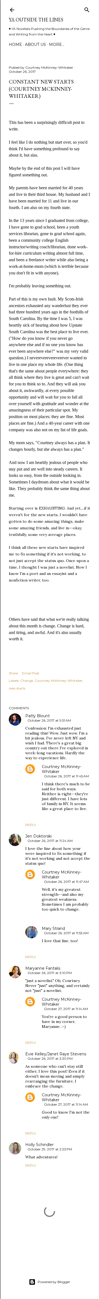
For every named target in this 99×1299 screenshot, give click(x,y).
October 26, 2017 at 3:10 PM (50, 973)
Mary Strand (53, 928)
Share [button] (13, 673)
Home (15, 44)
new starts (17, 688)
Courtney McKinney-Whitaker (58, 680)
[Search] (87, 8)
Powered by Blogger (54, 1282)
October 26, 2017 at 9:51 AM (49, 720)
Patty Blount (37, 715)
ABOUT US (35, 44)
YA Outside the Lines (36, 19)
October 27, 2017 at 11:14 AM (66, 1009)
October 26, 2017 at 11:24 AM (50, 841)
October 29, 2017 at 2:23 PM (50, 1149)
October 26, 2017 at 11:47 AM (66, 882)
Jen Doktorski (38, 836)
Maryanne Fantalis (42, 968)
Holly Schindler (39, 1144)
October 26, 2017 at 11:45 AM (66, 776)
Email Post (30, 673)
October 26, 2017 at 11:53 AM (66, 933)
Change (26, 680)
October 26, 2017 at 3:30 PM (50, 1058)
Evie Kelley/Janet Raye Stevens (55, 1054)
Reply (30, 825)
